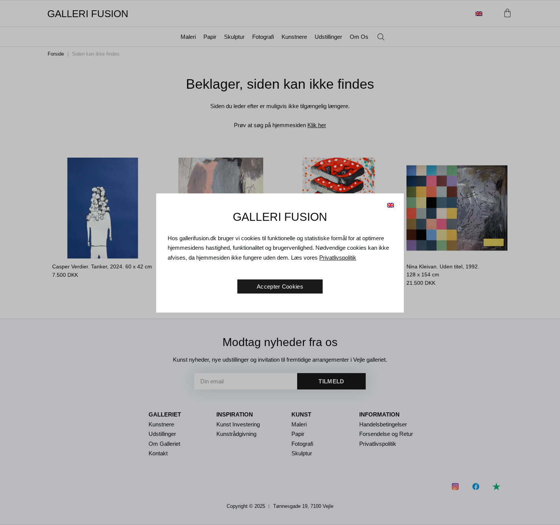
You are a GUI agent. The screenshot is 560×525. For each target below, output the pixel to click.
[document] (280, 262)
